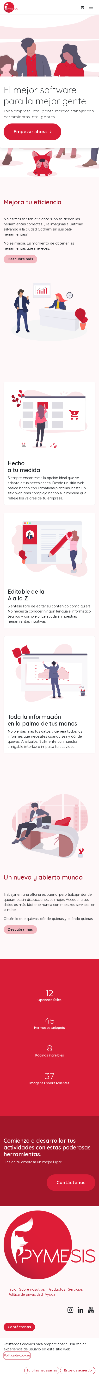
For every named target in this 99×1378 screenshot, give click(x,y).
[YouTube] (91, 1310)
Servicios (75, 1289)
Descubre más (20, 259)
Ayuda (50, 1294)
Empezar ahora (30, 131)
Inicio (11, 1289)
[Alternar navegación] (91, 7)
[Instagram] (70, 1310)
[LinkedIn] (80, 1310)
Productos (56, 1289)
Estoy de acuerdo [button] (78, 1370)
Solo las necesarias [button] (41, 1370)
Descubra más (20, 929)
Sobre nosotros (32, 1289)
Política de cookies (17, 1355)
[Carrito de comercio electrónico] (82, 7)
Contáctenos (71, 1182)
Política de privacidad (25, 1294)
